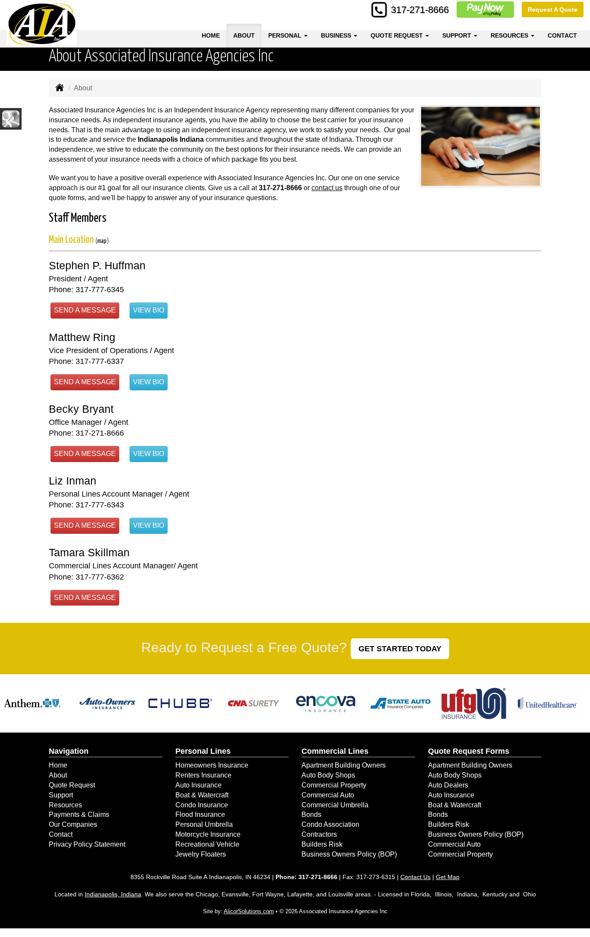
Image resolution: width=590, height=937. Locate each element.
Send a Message (85, 310)
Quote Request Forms (468, 751)
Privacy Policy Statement (87, 844)
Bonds (311, 814)
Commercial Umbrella (334, 805)
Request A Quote (552, 9)
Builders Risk (322, 844)
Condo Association (330, 824)
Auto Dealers (448, 785)
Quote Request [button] (398, 35)
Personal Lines (203, 751)
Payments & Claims (79, 814)
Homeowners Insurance (211, 765)
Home (211, 35)
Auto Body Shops (328, 775)
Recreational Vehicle (207, 844)
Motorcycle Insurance (208, 834)
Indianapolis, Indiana (113, 894)
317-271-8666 (420, 9)
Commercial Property (333, 785)
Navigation (69, 751)
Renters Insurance (203, 775)
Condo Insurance (201, 805)
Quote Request (72, 785)
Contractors (319, 834)
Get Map (448, 876)
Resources (65, 805)
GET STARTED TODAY (399, 648)
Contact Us (415, 876)
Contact (562, 35)
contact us (327, 187)
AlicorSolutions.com (249, 911)
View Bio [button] (148, 310)
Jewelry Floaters (200, 854)
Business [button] (337, 35)
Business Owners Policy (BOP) (349, 854)
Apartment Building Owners (343, 765)
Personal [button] (285, 35)
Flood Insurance (200, 814)
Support (61, 795)
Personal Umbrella (204, 824)
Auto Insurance (198, 785)
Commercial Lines (334, 751)
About (244, 35)
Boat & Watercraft (201, 795)
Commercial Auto (327, 795)
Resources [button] (510, 35)
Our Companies (73, 824)
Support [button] (457, 35)
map (102, 241)
